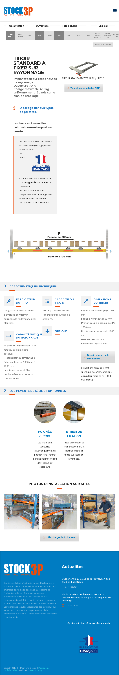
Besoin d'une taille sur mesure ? (98, 357)
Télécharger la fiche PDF (85, 88)
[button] (102, 59)
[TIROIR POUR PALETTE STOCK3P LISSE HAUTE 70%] (21, 511)
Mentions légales (28, 667)
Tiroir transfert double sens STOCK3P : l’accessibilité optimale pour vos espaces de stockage (86, 597)
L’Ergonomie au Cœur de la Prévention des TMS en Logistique (86, 580)
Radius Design (36, 670)
